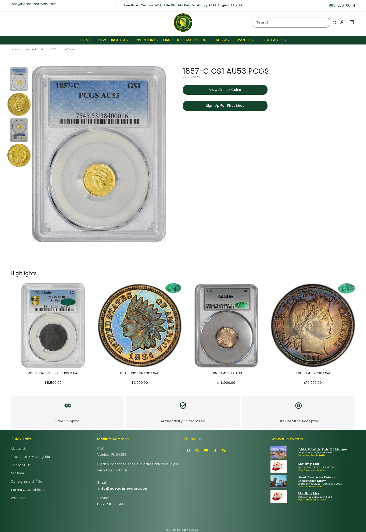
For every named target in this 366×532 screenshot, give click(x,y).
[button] (145, 40)
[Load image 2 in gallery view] (19, 104)
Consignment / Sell (27, 481)
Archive (17, 473)
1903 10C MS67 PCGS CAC (312, 373)
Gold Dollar (191, 76)
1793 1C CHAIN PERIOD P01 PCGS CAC (53, 373)
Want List (19, 497)
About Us (19, 448)
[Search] (325, 22)
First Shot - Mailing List (31, 456)
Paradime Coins (188, 530)
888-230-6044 (110, 504)
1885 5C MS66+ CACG (226, 373)
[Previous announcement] (115, 6)
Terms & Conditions (28, 489)
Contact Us (21, 465)
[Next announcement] (250, 6)
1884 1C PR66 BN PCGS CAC (139, 373)
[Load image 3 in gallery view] (19, 130)
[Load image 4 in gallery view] (19, 155)
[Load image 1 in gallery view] (19, 79)
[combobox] (291, 22)
